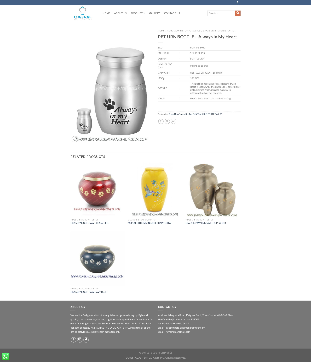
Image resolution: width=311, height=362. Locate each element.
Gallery (154, 13)
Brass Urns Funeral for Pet (219, 30)
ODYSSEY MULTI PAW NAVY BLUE (88, 292)
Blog (154, 353)
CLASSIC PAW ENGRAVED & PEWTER (205, 223)
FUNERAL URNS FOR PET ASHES (183, 30)
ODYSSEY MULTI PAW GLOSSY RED (89, 223)
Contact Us (172, 13)
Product (137, 13)
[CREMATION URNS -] (84, 13)
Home (106, 13)
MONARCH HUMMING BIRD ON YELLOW (149, 223)
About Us (120, 13)
